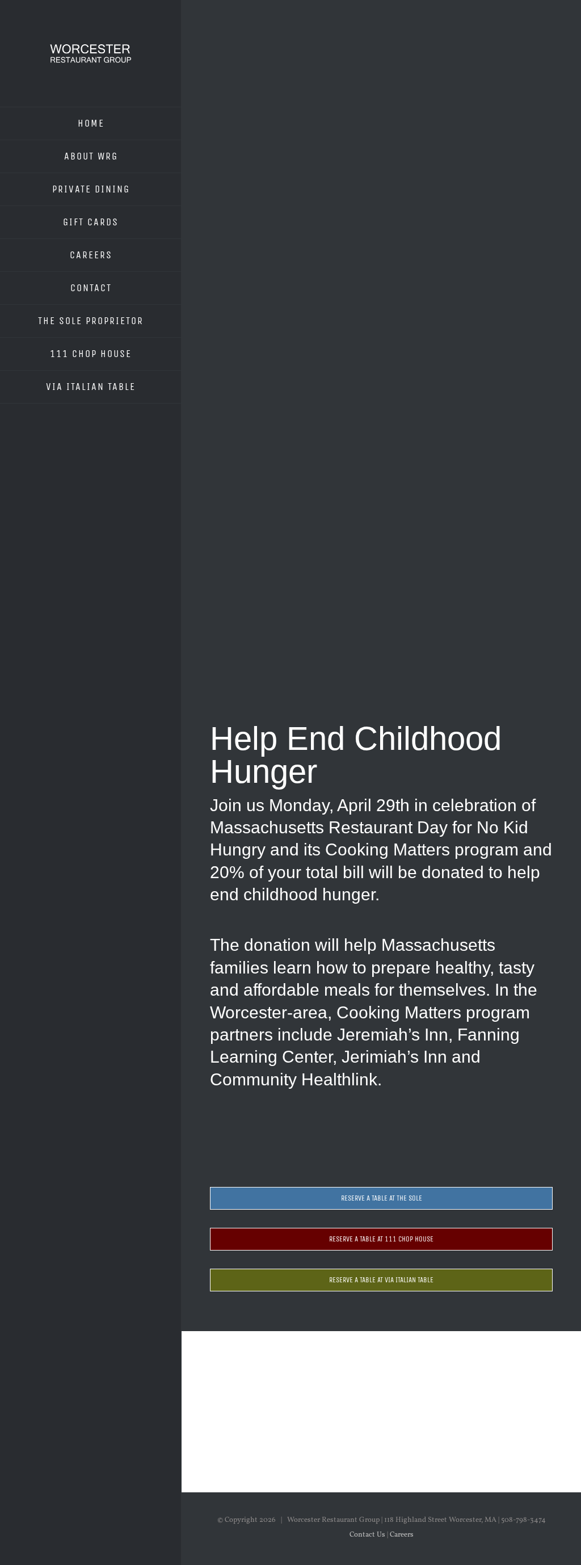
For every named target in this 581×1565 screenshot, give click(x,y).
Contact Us (367, 1535)
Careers (402, 1535)
